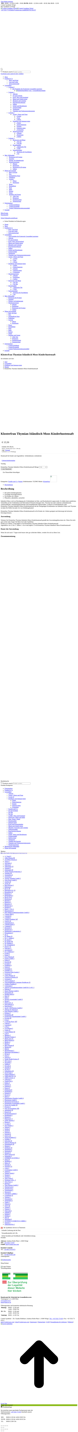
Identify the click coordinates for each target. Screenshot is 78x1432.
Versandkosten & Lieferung (58, 1322)
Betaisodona (9, 895)
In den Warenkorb (6, 469)
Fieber (14, 800)
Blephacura (9, 906)
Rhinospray (9, 1119)
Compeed (8, 926)
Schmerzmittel (12, 836)
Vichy (7, 1205)
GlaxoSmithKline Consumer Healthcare (17, 982)
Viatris (7, 1202)
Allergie (10, 793)
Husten (20, 481)
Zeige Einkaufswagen (7, 218)
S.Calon (8, 1124)
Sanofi (7, 1130)
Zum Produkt (11, 599)
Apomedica (9, 875)
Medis (7, 1044)
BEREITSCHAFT (30, 10)
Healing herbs (9, 994)
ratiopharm (9, 1110)
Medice (7, 1042)
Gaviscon (8, 974)
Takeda (7, 1171)
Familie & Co (9, 790)
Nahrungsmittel (13, 829)
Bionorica (8, 904)
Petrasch (8, 1093)
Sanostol (8, 1134)
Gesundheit (8, 792)
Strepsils (8, 1165)
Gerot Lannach (10, 980)
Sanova (8, 1136)
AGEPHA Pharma (11, 859)
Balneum (8, 887)
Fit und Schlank (13, 810)
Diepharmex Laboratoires (13, 931)
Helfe (7, 998)
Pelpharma (8, 1090)
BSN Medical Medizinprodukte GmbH (17, 912)
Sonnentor (8, 1156)
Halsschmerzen (16, 802)
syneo (7, 1168)
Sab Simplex (9, 1125)
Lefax (7, 1027)
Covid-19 (11, 797)
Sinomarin (8, 1151)
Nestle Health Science (12, 1059)
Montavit (8, 1047)
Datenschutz (41, 1322)
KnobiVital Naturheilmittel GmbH (15, 1016)
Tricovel (8, 1192)
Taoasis (7, 1175)
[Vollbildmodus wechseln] (3, 1425)
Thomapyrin (9, 1188)
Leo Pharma (9, 1028)
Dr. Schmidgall (10, 945)
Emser (7, 955)
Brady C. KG (9, 909)
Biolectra (8, 902)
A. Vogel (8, 856)
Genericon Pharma (11, 977)
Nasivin (7, 1057)
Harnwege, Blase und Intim (16, 817)
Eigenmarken (9, 788)
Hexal (7, 1001)
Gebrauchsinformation (8, 460)
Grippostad (8, 986)
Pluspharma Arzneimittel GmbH (15, 1103)
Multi (7, 1049)
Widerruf (70, 1322)
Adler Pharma (10, 858)
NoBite (7, 1064)
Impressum (33, 1322)
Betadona (8, 894)
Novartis (8, 1066)
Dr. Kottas (9, 941)
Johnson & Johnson (11, 1009)
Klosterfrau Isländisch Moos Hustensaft (25, 640)
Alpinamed (9, 870)
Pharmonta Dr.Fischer (12, 1101)
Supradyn (8, 1166)
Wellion (7, 1216)
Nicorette (8, 1062)
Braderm (8, 907)
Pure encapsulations (12, 1108)
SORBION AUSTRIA (12, 1158)
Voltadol (8, 1212)
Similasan (8, 1148)
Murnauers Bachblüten (12, 1052)
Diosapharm (9, 933)
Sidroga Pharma (10, 1142)
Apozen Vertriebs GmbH (13, 878)
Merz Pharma (9, 1045)
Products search (8, 72)
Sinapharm (8, 1149)
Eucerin (8, 962)
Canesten (8, 916)
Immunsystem (16, 805)
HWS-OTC (9, 1003)
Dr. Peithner (9, 943)
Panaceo (8, 1084)
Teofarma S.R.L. (10, 1180)
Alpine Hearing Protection (13, 871)
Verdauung (11, 839)
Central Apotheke (11, 919)
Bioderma (8, 899)
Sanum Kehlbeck (10, 1137)
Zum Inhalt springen (7, 1)
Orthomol (8, 1079)
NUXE (7, 1069)
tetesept (7, 1183)
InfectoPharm (9, 1004)
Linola (7, 1030)
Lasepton (8, 1025)
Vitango (7, 1209)
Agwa (7, 861)
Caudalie (8, 917)
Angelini (8, 873)
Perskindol (8, 1091)
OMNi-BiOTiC (10, 1076)
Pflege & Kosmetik (10, 848)
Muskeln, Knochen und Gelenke (18, 827)
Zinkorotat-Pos (10, 1224)
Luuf (7, 1033)
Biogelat (8, 900)
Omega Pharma (10, 1074)
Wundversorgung (13, 845)
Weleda (7, 1214)
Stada (7, 1159)
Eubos (7, 960)
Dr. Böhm (8, 936)
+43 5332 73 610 (6, 10)
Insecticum (8, 1006)
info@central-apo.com (18, 10)
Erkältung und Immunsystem (17, 799)
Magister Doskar (10, 1037)
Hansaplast (9, 992)
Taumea (7, 1176)
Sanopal (8, 1132)
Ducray (8, 946)
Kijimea (7, 1013)
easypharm (8, 950)
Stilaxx (7, 1163)
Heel (7, 996)
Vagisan (7, 1197)
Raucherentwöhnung (14, 831)
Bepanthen (9, 892)
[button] (10, 473)
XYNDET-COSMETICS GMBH (15, 1221)
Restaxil (8, 1117)
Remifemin (8, 1115)
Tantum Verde (9, 1173)
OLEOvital (8, 1073)
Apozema (8, 877)
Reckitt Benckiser (10, 1113)
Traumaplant (9, 1190)
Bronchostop (9, 911)
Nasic (7, 1055)
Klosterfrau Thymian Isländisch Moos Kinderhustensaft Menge (20, 467)
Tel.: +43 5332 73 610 (56, 1318)
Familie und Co (13, 481)
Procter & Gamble (11, 1105)
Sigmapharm (9, 1144)
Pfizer (7, 1096)
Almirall (8, 868)
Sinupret (8, 1153)
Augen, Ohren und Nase (15, 795)
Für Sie (10, 814)
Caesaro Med (9, 914)
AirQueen (8, 863)
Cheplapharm (9, 923)
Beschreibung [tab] (9, 485)
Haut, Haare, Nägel (14, 819)
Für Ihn (10, 812)
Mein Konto (4, 213)
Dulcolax (8, 948)
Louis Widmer (10, 1032)
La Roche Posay (11, 1021)
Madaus (7, 1035)
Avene (7, 883)
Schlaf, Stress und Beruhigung (17, 834)
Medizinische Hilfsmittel (12, 846)
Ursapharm (9, 1195)
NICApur (8, 1061)
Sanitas (7, 1129)
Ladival (7, 1023)
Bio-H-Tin (8, 897)
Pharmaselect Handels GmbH (14, 1098)
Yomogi (7, 1223)
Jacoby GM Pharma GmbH (13, 1008)
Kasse (16, 218)
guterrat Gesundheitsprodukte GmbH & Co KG (19, 987)
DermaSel (8, 928)
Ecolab (7, 953)
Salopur (7, 1127)
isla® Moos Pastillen (16, 580)
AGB (47, 1322)
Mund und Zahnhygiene (15, 826)
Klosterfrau (46, 481)
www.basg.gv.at (5, 1300)
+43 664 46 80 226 (9, 1254)
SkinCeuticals (10, 1154)
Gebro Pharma (10, 975)
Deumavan (8, 929)
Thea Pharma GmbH (11, 1185)
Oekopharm (9, 1071)
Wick (7, 1217)
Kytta (7, 1020)
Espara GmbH (9, 958)
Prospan (8, 1107)
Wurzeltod (8, 1219)
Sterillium (8, 1161)
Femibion (8, 965)
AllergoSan (9, 866)
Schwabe (8, 1141)
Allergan (8, 865)
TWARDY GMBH (11, 1194)
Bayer (7, 888)
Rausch (8, 1112)
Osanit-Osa (8, 1081)
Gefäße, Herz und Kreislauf (16, 816)
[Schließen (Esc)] (7, 1425)
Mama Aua (9, 1038)
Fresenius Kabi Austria (12, 972)
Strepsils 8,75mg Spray (17, 698)
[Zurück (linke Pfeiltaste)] (1, 1427)
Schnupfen (15, 807)
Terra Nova (9, 1182)
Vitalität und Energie (14, 841)
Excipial (8, 963)
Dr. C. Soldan (9, 938)
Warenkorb (4, 215)
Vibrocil (8, 1204)
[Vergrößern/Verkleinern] (1, 1425)
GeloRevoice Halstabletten (19, 756)
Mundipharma (9, 1050)
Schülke (8, 1139)
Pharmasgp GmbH (11, 1100)
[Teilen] (5, 1425)
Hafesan (8, 989)
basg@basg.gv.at (6, 1302)
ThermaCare (9, 1187)
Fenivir (7, 967)
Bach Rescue (9, 885)
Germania (8, 979)
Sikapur (7, 1146)
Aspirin (8, 882)
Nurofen (8, 1067)
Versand (7, 450)
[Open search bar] (2, 69)
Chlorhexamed (10, 924)
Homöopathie (12, 821)
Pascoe (7, 1088)
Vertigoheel (9, 1200)
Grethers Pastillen (10, 984)
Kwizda (8, 1018)
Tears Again (9, 1178)
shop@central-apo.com (22, 1322)
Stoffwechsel (12, 838)
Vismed (7, 1207)
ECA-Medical (9, 952)
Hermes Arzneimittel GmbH (14, 999)
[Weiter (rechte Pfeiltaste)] (3, 1427)
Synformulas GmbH (11, 1170)
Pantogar (8, 1086)
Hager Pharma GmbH (12, 991)
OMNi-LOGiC (10, 1078)
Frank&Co (8, 970)
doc (6, 934)
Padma (7, 1083)
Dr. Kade (8, 940)
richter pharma (9, 1120)
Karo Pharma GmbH (11, 1011)
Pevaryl (7, 1095)
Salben (10, 833)
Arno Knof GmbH (11, 880)
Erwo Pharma (9, 957)
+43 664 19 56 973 (9, 1249)
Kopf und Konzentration (15, 824)
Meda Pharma (9, 1040)
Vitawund (8, 1211)
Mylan (7, 1054)
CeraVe (8, 921)
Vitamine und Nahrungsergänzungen (19, 843)
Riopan (7, 1122)
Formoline (8, 969)
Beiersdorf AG (10, 890)
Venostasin (8, 1199)
